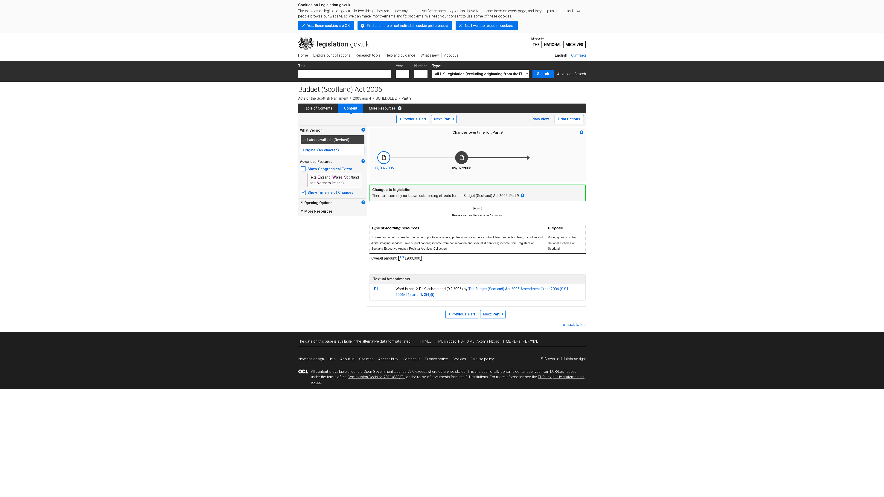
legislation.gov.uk (336, 38)
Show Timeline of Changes (330, 192)
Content (350, 108)
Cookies (459, 359)
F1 (402, 257)
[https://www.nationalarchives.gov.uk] (558, 41)
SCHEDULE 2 (386, 98)
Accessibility (388, 359)
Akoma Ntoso (488, 341)
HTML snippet (445, 341)
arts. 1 (417, 294)
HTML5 (426, 341)
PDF (461, 341)
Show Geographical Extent (330, 169)
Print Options (569, 119)
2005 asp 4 (362, 98)
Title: (302, 66)
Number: (420, 66)
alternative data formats (381, 341)
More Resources (382, 108)
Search (543, 74)
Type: (436, 66)
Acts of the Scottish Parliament (323, 98)
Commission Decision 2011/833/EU (376, 377)
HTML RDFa (511, 341)
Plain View (540, 119)
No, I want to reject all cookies (489, 25)
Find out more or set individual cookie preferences (407, 25)
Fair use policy (482, 359)
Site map (366, 359)
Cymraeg (578, 55)
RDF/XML (530, 341)
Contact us (411, 359)
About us (347, 359)
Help (332, 359)
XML (470, 341)
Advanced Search (571, 74)
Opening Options (316, 202)
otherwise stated (451, 371)
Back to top (576, 324)
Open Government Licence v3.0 (388, 371)
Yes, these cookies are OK (328, 25)
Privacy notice (436, 359)
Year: (400, 66)
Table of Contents (318, 108)
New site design (311, 359)
